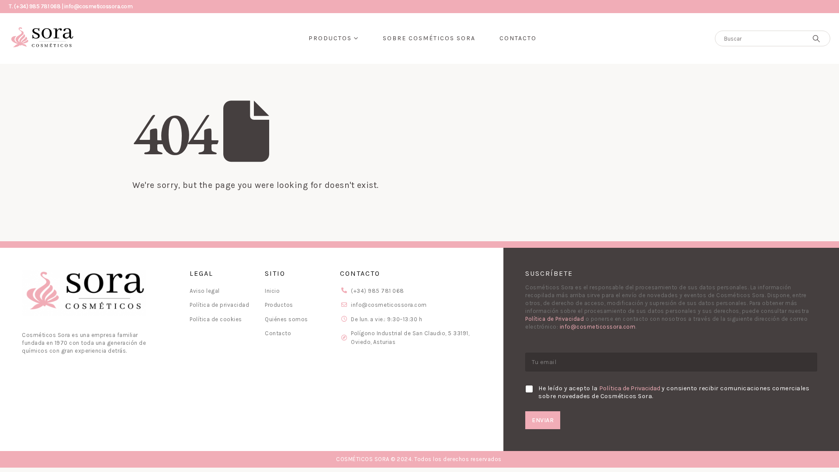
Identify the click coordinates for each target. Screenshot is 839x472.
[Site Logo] (41, 38)
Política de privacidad (219, 305)
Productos (330, 38)
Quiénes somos (286, 319)
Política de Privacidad (554, 319)
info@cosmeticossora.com (389, 305)
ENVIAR (543, 420)
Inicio (272, 291)
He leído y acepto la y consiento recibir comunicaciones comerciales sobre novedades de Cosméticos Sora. (673, 392)
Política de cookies (216, 319)
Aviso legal (205, 291)
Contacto (518, 38)
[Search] (816, 38)
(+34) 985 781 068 (377, 291)
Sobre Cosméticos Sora (429, 38)
